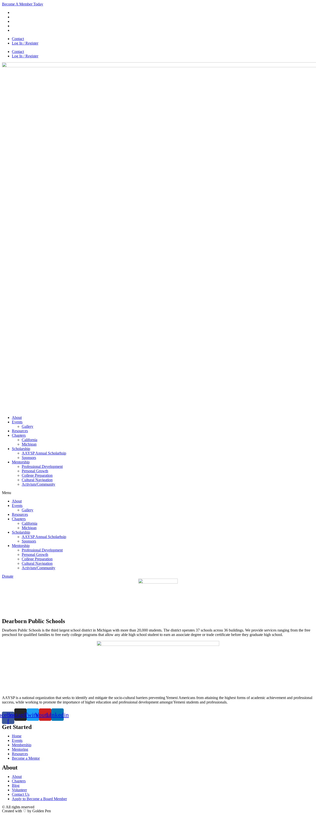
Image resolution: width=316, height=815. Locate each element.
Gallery (27, 426)
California (29, 440)
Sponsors (29, 457)
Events (17, 422)
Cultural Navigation (37, 480)
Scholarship (21, 449)
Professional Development (42, 466)
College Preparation (37, 475)
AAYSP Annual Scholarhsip (44, 453)
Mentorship (21, 462)
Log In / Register (25, 43)
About (17, 417)
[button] (158, 493)
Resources (20, 431)
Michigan (29, 444)
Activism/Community (38, 484)
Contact (18, 39)
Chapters (19, 435)
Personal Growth (35, 471)
